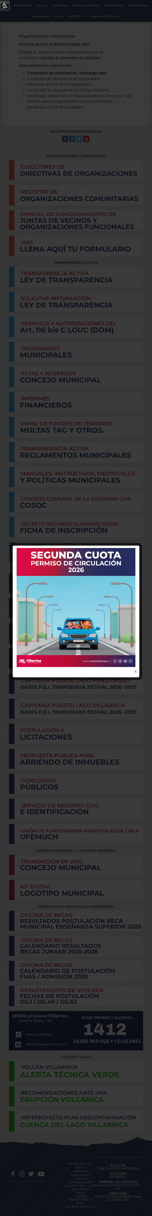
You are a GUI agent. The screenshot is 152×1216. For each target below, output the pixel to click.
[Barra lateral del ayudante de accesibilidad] (5, 5)
